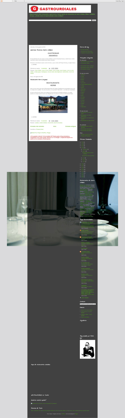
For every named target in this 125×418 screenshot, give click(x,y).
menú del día (65, 71)
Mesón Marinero (87, 207)
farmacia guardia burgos (84, 410)
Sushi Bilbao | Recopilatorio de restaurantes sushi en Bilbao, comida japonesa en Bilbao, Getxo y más (87, 291)
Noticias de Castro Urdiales (86, 310)
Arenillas (82, 186)
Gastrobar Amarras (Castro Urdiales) (41, 50)
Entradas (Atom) (39, 129)
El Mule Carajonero (85, 268)
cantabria (37, 122)
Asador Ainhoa (88, 186)
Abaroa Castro (83, 184)
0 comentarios (44, 120)
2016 (82, 147)
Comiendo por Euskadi (86, 237)
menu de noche (51, 71)
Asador (82, 76)
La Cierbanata (87, 201)
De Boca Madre (88, 195)
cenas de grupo (63, 70)
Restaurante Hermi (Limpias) (38, 80)
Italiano (82, 87)
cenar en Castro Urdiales (47, 70)
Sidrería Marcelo (87, 206)
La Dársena (86, 200)
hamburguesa (44, 71)
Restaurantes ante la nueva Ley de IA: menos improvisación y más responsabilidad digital (87, 232)
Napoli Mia (90, 209)
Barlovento (82, 190)
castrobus (56, 410)
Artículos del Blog (84, 49)
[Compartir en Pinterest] (57, 68)
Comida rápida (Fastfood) (86, 84)
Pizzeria (82, 100)
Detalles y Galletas (85, 242)
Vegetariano (83, 106)
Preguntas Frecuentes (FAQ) (87, 52)
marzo (84, 159)
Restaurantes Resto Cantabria (87, 65)
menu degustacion (58, 71)
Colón (91, 194)
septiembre (85, 149)
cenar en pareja (56, 70)
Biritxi (86, 190)
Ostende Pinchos (83, 209)
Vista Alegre (90, 216)
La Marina (91, 202)
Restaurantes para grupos (86, 128)
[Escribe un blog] (53, 68)
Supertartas (84, 285)
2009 (82, 175)
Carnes (82, 81)
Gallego (82, 85)
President (86, 213)
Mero (92, 208)
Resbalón (91, 213)
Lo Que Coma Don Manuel (87, 222)
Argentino (83, 74)
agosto (84, 151)
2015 (82, 164)
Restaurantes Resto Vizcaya (87, 67)
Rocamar (82, 214)
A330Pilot (63, 413)
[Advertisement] (62, 33)
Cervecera (83, 82)
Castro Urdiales (38, 70)
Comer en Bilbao (85, 257)
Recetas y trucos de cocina (87, 134)
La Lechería (85, 202)
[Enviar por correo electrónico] (52, 68)
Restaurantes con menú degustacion (86, 116)
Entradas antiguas (70, 126)
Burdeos (86, 191)
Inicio (54, 126)
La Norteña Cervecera (87, 203)
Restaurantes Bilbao (85, 63)
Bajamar (86, 189)
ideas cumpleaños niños (36, 410)
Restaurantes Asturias (85, 69)
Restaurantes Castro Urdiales (87, 61)
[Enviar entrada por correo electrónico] (49, 68)
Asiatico (82, 78)
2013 (82, 167)
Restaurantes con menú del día (87, 120)
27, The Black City (85, 262)
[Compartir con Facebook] (56, 68)
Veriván (85, 216)
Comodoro (82, 195)
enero (84, 161)
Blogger (76, 413)
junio (84, 158)
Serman (82, 215)
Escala (91, 197)
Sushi (82, 105)
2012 (82, 169)
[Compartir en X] (54, 68)
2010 (82, 173)
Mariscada (83, 89)
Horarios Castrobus (85, 317)
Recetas (82, 101)
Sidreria (82, 103)
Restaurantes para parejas (86, 130)
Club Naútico (88, 193)
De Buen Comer (84, 274)
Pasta (82, 95)
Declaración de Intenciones (86, 51)
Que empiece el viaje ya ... (87, 279)
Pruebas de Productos (85, 135)
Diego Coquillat (84, 230)
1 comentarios (44, 68)
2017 (82, 145)
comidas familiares (43, 122)
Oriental (82, 92)
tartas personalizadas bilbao (48, 410)
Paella (82, 93)
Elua (88, 197)
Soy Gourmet (84, 248)
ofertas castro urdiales (73, 410)
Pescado (83, 97)
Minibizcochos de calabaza (86, 286)
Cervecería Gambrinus (84, 194)
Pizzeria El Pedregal (89, 211)
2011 (82, 171)
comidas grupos (37, 71)
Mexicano (83, 90)
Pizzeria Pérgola (83, 212)
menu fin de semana (58, 122)
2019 (82, 142)
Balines (82, 79)
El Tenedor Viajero (85, 251)
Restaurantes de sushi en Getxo (87, 294)
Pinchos (82, 98)
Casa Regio (85, 192)
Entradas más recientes (37, 126)
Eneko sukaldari (85, 297)
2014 (82, 165)
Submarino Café (87, 215)
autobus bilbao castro (63, 410)
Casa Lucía (90, 192)
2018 (82, 144)
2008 (82, 176)
